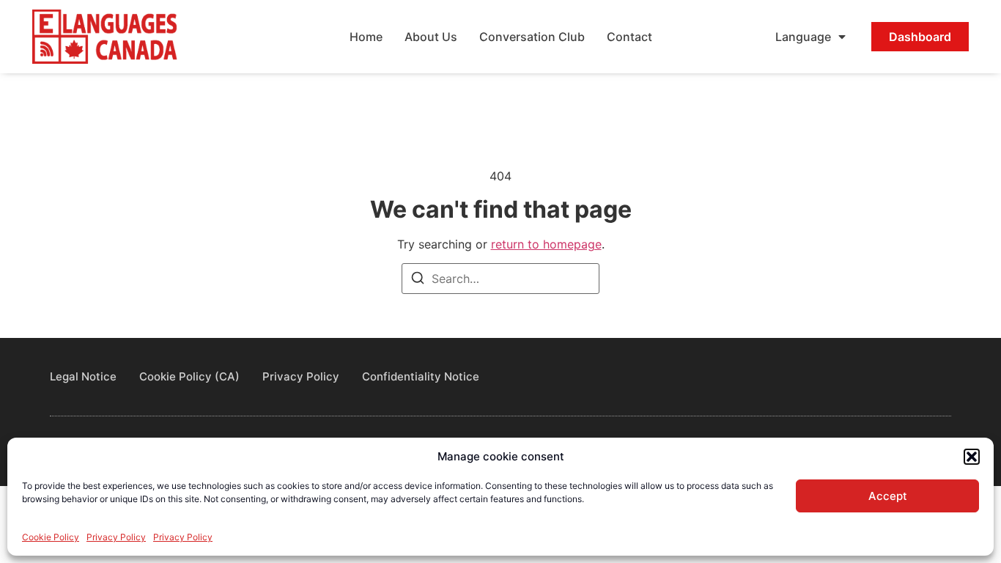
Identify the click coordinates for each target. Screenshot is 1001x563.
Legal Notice (83, 376)
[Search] (418, 280)
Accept (887, 496)
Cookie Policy (50, 536)
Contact (629, 36)
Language (803, 36)
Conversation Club (532, 36)
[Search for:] (500, 278)
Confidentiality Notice (420, 376)
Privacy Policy (116, 536)
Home (366, 36)
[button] (971, 456)
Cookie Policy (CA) (189, 376)
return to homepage (546, 244)
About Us (431, 36)
